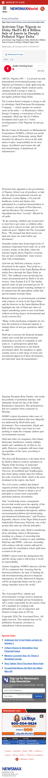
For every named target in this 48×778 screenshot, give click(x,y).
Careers (8, 755)
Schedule (26, 738)
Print (6, 59)
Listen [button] (5, 738)
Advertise (17, 751)
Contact (8, 751)
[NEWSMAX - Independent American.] (24, 8)
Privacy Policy (19, 755)
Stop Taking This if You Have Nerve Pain (24, 663)
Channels (15, 738)
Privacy (5, 700)
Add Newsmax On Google (15, 54)
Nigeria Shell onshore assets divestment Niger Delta (25, 22)
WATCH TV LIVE (15, 2)
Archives (38, 751)
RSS (30, 751)
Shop (25, 751)
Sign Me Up (38, 696)
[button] (42, 9)
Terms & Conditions (35, 755)
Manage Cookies (27, 759)
